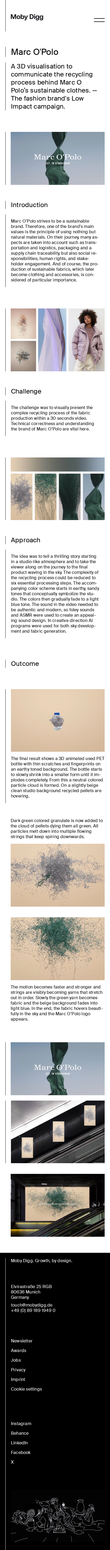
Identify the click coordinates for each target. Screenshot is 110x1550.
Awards (18, 1350)
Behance (20, 1433)
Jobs (16, 1360)
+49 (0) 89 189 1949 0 (33, 1310)
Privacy (18, 1370)
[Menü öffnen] (99, 20)
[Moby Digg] (27, 17)
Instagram (21, 1423)
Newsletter (22, 1341)
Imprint (18, 1379)
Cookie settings (26, 1389)
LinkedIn (19, 1443)
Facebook (21, 1452)
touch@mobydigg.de (31, 1305)
